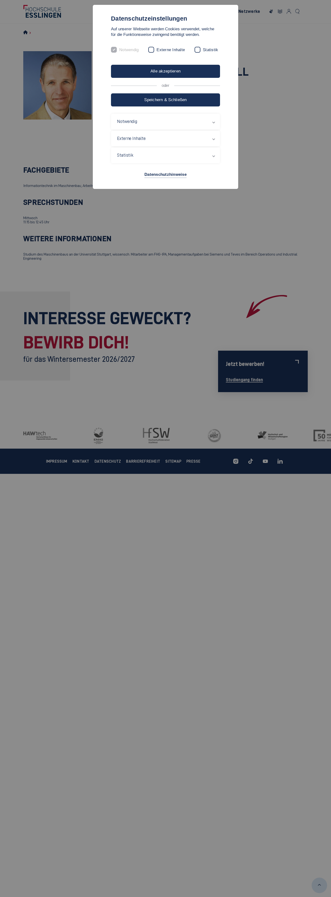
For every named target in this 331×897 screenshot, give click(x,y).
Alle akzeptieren (165, 71)
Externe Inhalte (171, 50)
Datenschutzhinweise (165, 174)
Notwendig (129, 50)
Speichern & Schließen (165, 99)
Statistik (210, 50)
